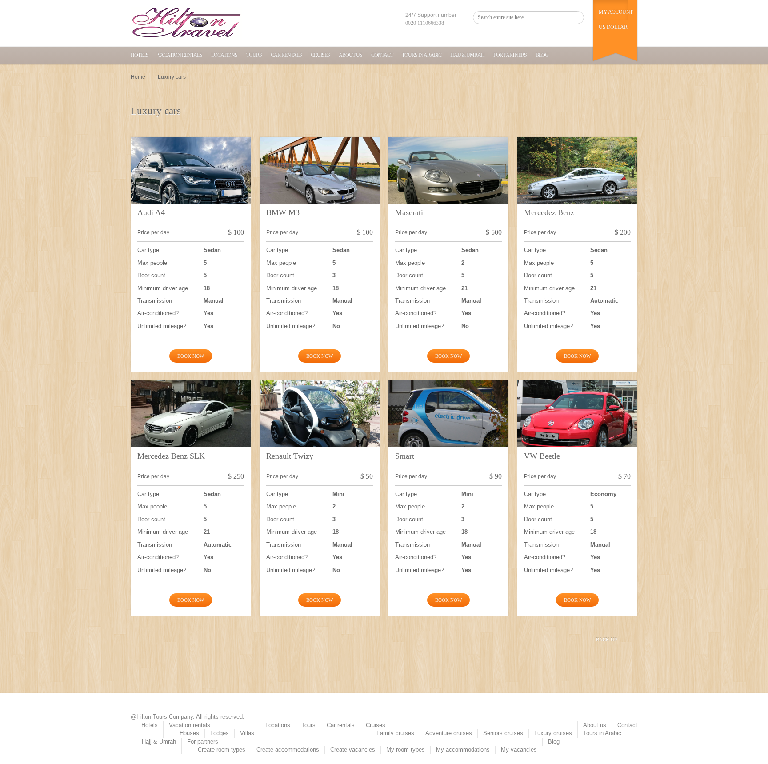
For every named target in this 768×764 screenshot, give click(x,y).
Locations (224, 55)
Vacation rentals (179, 55)
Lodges (219, 733)
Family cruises (395, 733)
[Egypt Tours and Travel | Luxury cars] (186, 23)
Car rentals (286, 55)
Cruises (320, 55)
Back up (606, 639)
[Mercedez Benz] (577, 182)
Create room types (221, 749)
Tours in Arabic (421, 55)
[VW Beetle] (577, 425)
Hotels (139, 55)
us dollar (613, 27)
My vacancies (519, 749)
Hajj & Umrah (467, 55)
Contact (382, 55)
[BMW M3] (320, 182)
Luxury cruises (553, 733)
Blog (542, 55)
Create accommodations (287, 749)
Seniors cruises (503, 733)
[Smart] (448, 425)
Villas (247, 733)
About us (350, 55)
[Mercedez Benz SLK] (191, 425)
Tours (254, 55)
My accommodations (463, 749)
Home (138, 77)
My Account (616, 12)
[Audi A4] (191, 182)
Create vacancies (352, 749)
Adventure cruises (448, 733)
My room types (405, 749)
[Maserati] (448, 182)
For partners (510, 55)
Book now (190, 356)
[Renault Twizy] (320, 425)
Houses (189, 733)
